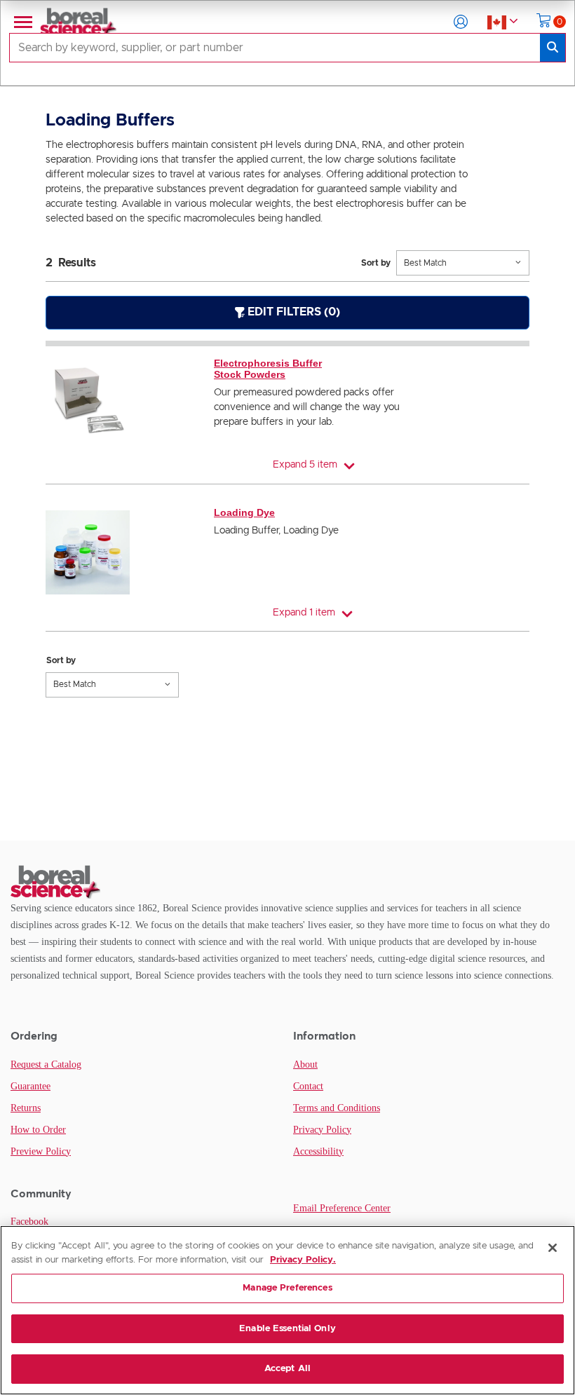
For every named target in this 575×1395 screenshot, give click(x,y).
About (305, 1064)
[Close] (552, 1247)
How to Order (38, 1129)
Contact (308, 1086)
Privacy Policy (322, 1129)
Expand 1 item (304, 613)
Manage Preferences (287, 1288)
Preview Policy (41, 1151)
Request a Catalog (46, 1064)
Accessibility (318, 1151)
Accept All (287, 1368)
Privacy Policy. (303, 1260)
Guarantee (30, 1086)
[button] (461, 22)
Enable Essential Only (287, 1328)
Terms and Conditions (336, 1108)
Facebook (29, 1221)
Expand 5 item (305, 465)
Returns (26, 1108)
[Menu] (21, 21)
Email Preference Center (342, 1208)
